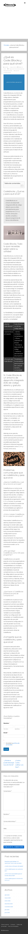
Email (6, 733)
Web (5, 828)
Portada (6, 45)
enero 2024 (7, 900)
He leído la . (12, 744)
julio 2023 (7, 909)
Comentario (8, 791)
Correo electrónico (9, 821)
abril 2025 (7, 895)
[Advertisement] (14, 25)
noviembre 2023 (9, 906)
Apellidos (17, 729)
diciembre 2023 (9, 903)
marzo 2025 (7, 898)
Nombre (6, 729)
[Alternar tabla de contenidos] (21, 185)
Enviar (6, 749)
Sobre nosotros (5, 924)
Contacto (12, 924)
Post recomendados (13, 926)
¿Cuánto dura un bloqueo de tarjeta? (14, 866)
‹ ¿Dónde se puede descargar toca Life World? (9, 763)
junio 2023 (7, 912)
